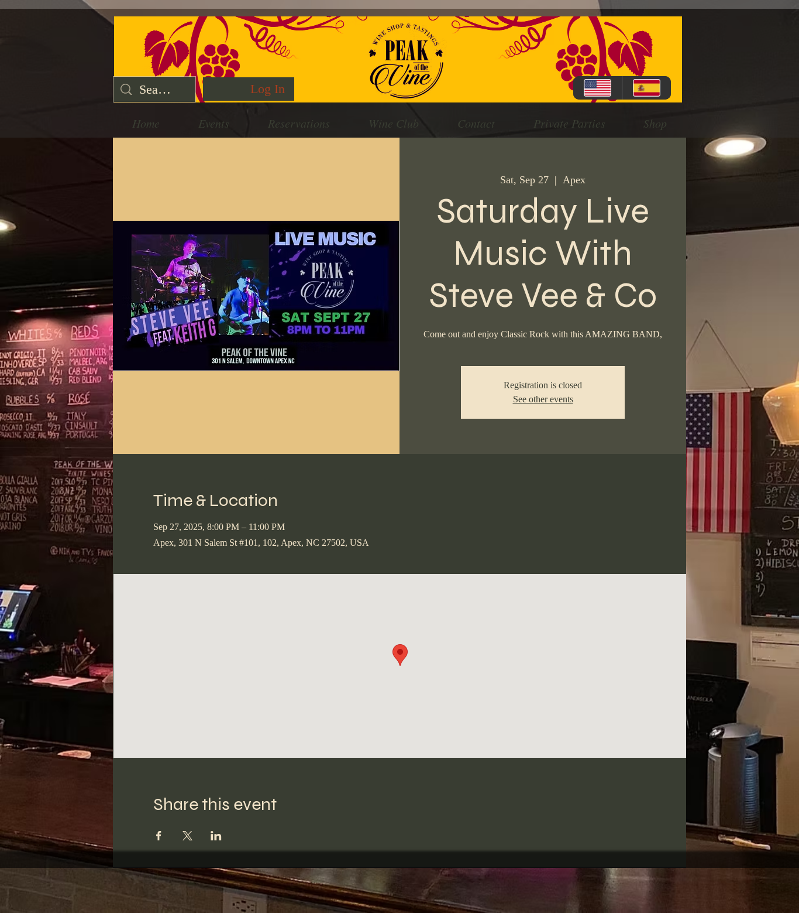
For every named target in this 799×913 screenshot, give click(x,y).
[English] (597, 88)
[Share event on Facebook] (158, 835)
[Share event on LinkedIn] (216, 835)
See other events (543, 399)
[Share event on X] (187, 835)
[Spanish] (646, 88)
